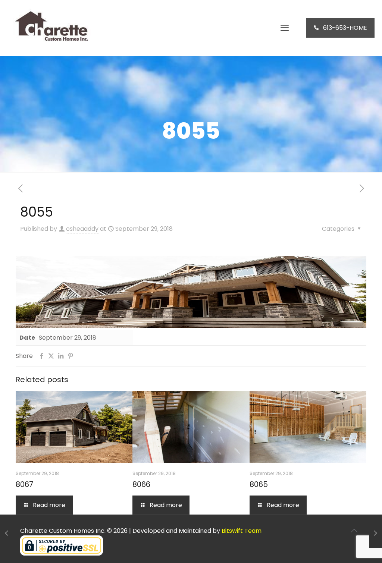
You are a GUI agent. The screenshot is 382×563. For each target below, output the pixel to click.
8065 (259, 484)
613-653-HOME (345, 27)
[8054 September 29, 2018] (6, 533)
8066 (141, 484)
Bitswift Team (242, 530)
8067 (24, 484)
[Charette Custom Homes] (50, 28)
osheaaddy (82, 228)
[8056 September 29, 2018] (375, 533)
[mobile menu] (284, 28)
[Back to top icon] (354, 530)
